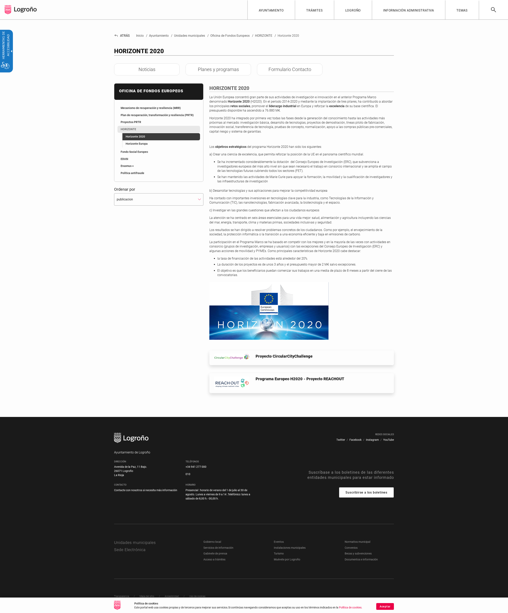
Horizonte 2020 (135, 136)
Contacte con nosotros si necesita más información (145, 490)
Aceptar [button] (385, 606)
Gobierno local (212, 541)
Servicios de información (218, 547)
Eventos (279, 541)
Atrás (122, 36)
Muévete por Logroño (287, 559)
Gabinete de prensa (215, 553)
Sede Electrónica (130, 549)
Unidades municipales (135, 542)
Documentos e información (361, 559)
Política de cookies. (350, 607)
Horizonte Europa (137, 143)
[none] (8, 9)
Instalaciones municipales (290, 547)
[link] (493, 9)
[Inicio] (25, 9)
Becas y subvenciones (358, 553)
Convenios (351, 547)
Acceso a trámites (214, 559)
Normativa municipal (357, 541)
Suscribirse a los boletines (366, 492)
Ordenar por (124, 189)
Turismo (279, 553)
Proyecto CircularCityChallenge (284, 356)
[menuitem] (271, 9)
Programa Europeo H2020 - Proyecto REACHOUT (300, 378)
